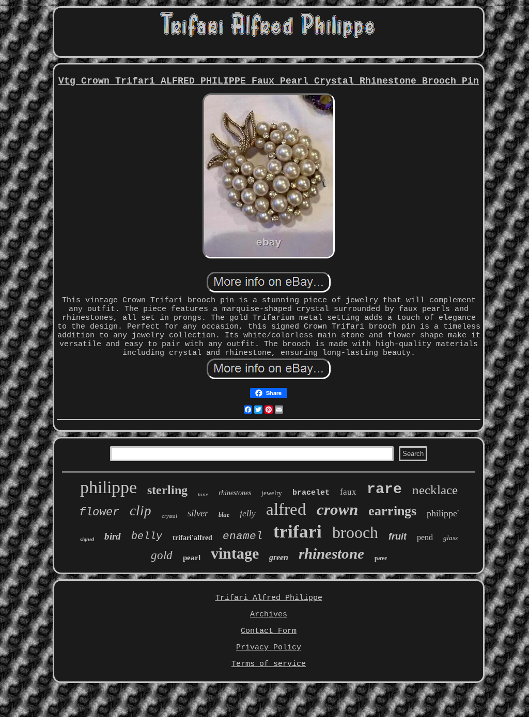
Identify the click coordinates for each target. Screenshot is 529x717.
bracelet (311, 492)
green (278, 557)
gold (162, 555)
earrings (392, 510)
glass (450, 538)
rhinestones (235, 493)
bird (112, 536)
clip (140, 510)
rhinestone (331, 553)
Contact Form (269, 631)
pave (381, 558)
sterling (167, 490)
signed (87, 539)
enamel (243, 536)
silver (198, 513)
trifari (297, 532)
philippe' (443, 513)
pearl (191, 557)
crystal (169, 516)
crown (337, 509)
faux (348, 492)
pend (425, 537)
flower (99, 512)
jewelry (271, 493)
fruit (397, 536)
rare (384, 489)
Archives (268, 614)
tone (203, 494)
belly (146, 536)
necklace (435, 490)
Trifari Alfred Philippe (268, 598)
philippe (108, 487)
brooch (355, 532)
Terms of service (268, 664)
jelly (248, 513)
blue (224, 514)
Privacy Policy (268, 647)
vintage (235, 553)
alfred (286, 509)
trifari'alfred (192, 538)
